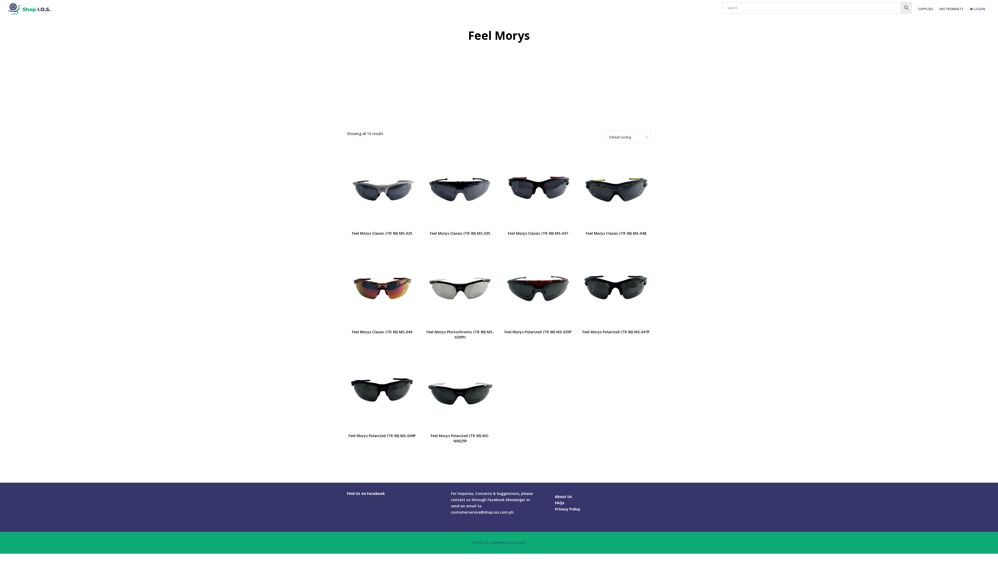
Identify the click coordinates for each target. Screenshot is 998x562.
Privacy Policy (567, 509)
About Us (563, 496)
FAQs (559, 502)
